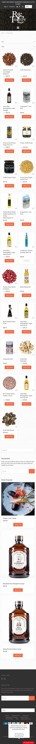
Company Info (16, 715)
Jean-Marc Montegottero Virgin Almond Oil (26, 323)
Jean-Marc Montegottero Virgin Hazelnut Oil (9, 252)
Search (7, 715)
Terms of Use (24, 717)
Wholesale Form (25, 719)
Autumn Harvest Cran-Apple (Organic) (8, 72)
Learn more (19, 735)
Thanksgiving (9, 33)
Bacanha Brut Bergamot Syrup (13, 584)
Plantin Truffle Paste (26, 143)
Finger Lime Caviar (9, 518)
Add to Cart (9, 80)
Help (17, 719)
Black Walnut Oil (25, 287)
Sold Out (26, 260)
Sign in (6, 6)
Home (2, 33)
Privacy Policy (9, 719)
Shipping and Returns (12, 717)
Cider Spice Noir (25, 70)
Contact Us (25, 715)
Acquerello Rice (8, 359)
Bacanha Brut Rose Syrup (12, 649)
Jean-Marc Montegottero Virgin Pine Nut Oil (26, 395)
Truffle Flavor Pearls (9, 177)
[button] (21, 742)
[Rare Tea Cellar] (18, 23)
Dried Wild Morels (8, 430)
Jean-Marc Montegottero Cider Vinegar (9, 108)
